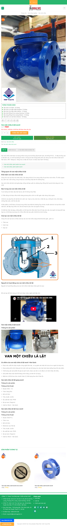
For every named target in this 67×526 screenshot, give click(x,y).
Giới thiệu (37, 498)
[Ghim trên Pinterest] (14, 120)
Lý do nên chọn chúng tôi (26, 150)
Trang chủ (23, 13)
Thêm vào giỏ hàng (19, 133)
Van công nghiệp (32, 13)
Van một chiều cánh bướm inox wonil (14, 164)
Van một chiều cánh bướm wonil (13, 167)
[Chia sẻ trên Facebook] (5, 120)
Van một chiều (42, 13)
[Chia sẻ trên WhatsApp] (2, 120)
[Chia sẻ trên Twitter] (8, 120)
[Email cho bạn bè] (11, 120)
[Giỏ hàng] (64, 8)
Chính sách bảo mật (40, 503)
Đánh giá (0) (12, 150)
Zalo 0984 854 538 (6, 520)
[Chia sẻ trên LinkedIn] (17, 120)
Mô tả (4, 150)
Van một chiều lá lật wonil (10, 144)
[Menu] (2, 8)
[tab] (4, 150)
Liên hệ (37, 500)
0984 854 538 (7, 524)
